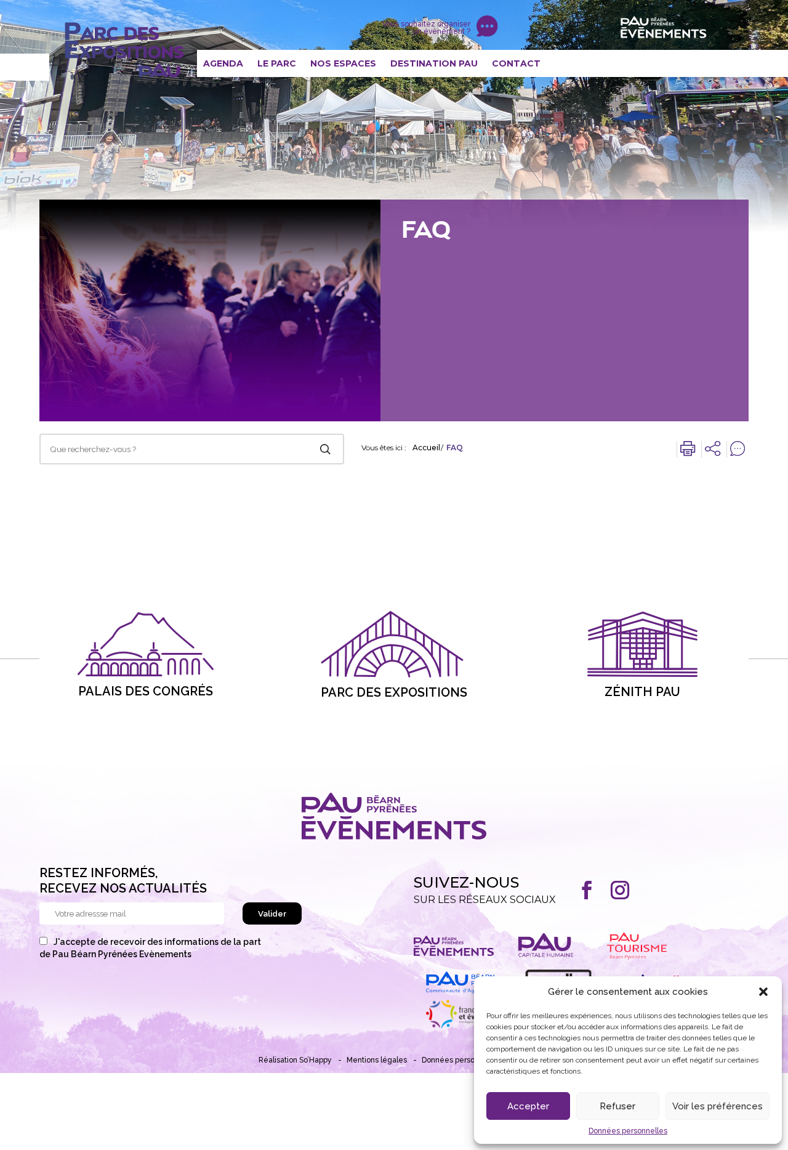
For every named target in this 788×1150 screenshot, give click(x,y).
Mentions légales (377, 1060)
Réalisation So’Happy (295, 1060)
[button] (763, 992)
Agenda (223, 63)
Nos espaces (343, 63)
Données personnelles (628, 1131)
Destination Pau (434, 63)
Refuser (617, 1106)
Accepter (528, 1106)
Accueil (426, 447)
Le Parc (276, 63)
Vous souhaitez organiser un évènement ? (426, 28)
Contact (516, 63)
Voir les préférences (717, 1106)
